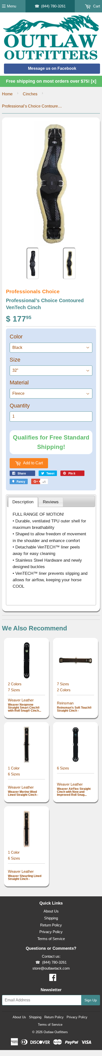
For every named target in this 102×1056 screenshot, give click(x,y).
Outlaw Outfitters (56, 1032)
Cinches (30, 94)
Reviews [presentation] (51, 502)
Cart (96, 6)
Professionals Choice (33, 291)
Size (15, 360)
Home (7, 94)
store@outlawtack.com (51, 968)
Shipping (51, 918)
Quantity (20, 405)
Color (16, 336)
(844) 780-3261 (53, 6)
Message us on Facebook (52, 68)
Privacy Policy (51, 932)
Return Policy (51, 925)
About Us (51, 911)
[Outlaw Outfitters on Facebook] (52, 979)
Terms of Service (51, 939)
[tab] (23, 502)
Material (19, 382)
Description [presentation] (22, 502)
